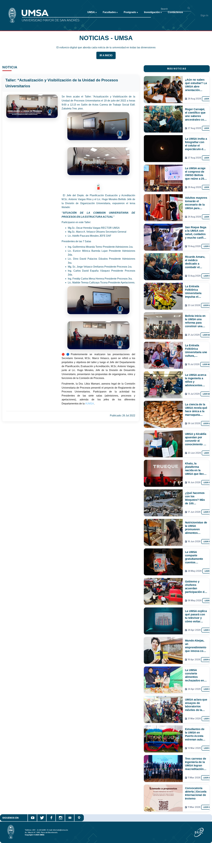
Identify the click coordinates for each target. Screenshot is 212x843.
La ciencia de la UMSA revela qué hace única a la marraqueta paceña (196, 409)
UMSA (92, 12)
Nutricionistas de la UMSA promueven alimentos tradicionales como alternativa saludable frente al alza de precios (196, 527)
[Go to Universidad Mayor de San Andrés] (7, 9)
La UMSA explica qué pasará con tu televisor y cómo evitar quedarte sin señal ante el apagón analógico (196, 616)
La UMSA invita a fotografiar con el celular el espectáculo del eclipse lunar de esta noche (196, 144)
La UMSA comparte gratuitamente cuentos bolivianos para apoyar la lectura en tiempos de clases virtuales (196, 557)
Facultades (110, 12)
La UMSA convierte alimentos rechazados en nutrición (194, 675)
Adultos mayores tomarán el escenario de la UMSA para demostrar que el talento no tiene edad (196, 203)
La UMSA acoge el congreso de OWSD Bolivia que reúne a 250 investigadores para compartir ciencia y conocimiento (195, 173)
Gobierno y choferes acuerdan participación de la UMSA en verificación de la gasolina (196, 586)
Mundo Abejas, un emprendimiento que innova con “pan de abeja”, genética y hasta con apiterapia (195, 646)
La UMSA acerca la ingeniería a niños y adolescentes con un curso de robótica (195, 380)
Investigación (153, 12)
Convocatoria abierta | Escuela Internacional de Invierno (196, 793)
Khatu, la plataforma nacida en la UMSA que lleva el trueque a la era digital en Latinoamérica (195, 468)
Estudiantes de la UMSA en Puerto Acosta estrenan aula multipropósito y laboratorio (195, 734)
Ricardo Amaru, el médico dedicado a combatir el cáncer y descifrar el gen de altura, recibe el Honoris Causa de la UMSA (195, 262)
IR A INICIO (106, 55)
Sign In (204, 15)
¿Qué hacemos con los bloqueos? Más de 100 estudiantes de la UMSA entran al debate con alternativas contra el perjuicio (196, 498)
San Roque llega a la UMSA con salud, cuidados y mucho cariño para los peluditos (195, 232)
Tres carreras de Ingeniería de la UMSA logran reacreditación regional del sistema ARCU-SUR (195, 764)
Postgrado (131, 12)
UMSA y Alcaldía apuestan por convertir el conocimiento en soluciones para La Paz (196, 439)
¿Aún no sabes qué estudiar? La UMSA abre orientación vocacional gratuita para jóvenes (196, 85)
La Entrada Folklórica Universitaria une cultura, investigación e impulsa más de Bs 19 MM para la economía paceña (196, 350)
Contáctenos (175, 12)
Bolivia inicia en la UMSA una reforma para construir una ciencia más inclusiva (195, 321)
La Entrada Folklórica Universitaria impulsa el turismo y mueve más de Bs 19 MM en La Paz (196, 291)
